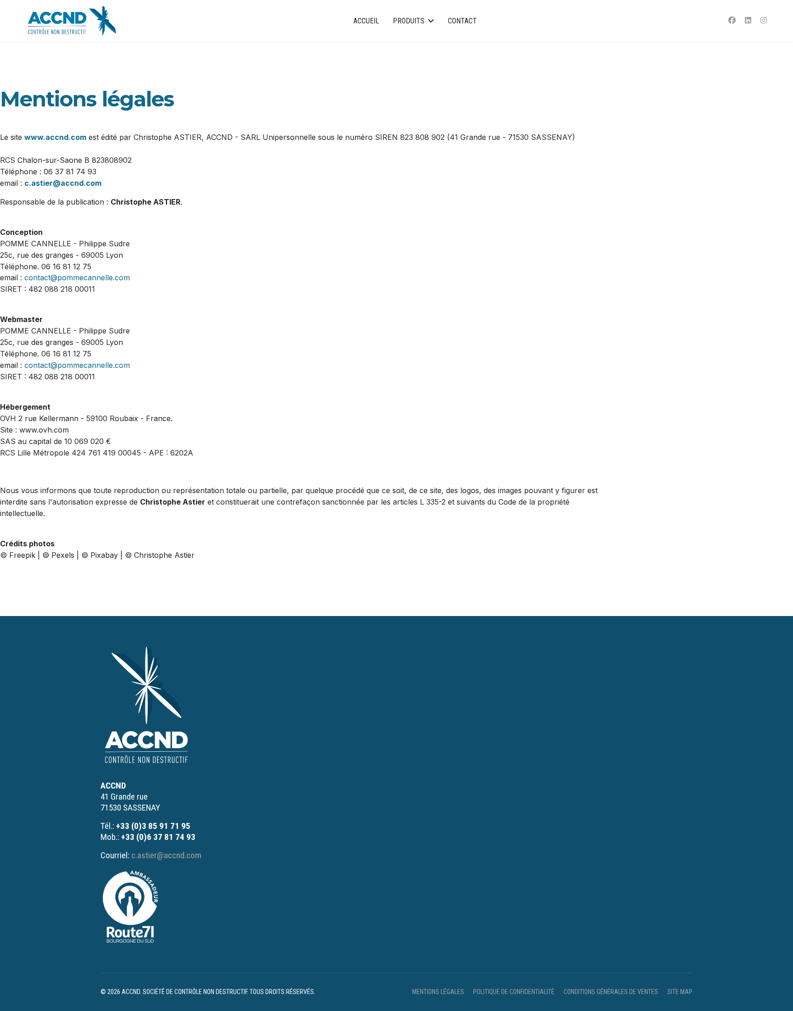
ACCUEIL (366, 21)
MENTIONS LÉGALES (438, 991)
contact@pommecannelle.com (77, 277)
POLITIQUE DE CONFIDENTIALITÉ (513, 991)
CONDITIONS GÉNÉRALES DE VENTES (611, 991)
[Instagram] (763, 20)
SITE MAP (679, 991)
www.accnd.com (55, 137)
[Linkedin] (748, 20)
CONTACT (462, 21)
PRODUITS (408, 21)
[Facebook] (732, 20)
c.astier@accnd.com (62, 183)
